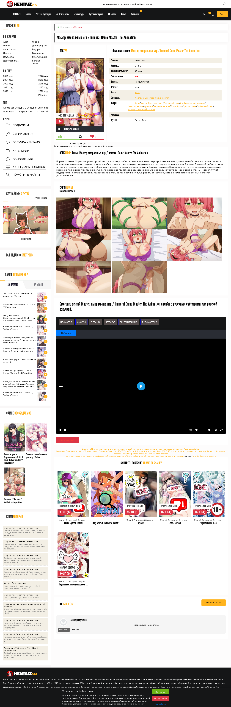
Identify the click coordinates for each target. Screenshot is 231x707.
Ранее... (42, 95)
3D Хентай (112, 14)
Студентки (8, 57)
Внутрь (36, 49)
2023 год (8, 83)
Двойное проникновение (192, 103)
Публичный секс (205, 106)
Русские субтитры (43, 14)
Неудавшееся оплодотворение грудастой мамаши (81, 584)
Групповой (38, 53)
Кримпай (148, 106)
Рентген (131, 109)
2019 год (43, 79)
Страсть (141, 523)
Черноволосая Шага (208, 523)
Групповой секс (171, 103)
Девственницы (11, 60)
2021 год (7, 91)
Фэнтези (150, 109)
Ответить (75, 629)
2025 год (8, 76)
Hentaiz (25, 3)
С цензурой (148, 98)
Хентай (138, 98)
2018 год (43, 83)
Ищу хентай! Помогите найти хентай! (109, 523)
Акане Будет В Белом (73, 523)
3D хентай (42, 111)
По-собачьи (176, 106)
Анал (137, 103)
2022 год (8, 87)
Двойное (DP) (39, 45)
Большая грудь (155, 103)
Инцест (7, 53)
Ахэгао (144, 103)
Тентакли (141, 109)
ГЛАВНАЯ (17, 14)
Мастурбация (39, 57)
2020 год (43, 76)
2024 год (8, 79)
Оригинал (8, 111)
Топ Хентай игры (62, 14)
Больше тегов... (36, 62)
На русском (25, 111)
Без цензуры (17, 107)
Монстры (165, 106)
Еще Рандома (42, 198)
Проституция (189, 106)
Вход (222, 14)
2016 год (43, 91)
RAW (137, 92)
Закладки (136, 13)
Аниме (6, 107)
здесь (188, 456)
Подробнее (160, 704)
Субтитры (66, 333)
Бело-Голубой (175, 523)
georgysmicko (81, 620)
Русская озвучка (96, 14)
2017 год (43, 87)
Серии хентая (162, 98)
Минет (157, 106)
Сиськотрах (9, 49)
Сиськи (36, 41)
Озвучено (43, 107)
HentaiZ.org (66, 27)
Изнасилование (135, 106)
